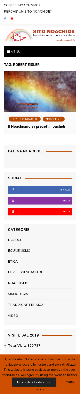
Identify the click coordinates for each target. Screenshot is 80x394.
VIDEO (13, 315)
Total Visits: (17, 345)
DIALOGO (15, 240)
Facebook (5, 18)
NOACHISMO (54, 118)
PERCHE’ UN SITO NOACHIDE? (28, 11)
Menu (15, 51)
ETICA (13, 261)
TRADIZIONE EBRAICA (25, 305)
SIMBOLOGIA (18, 294)
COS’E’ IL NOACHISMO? (22, 5)
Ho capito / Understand (34, 382)
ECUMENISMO (19, 250)
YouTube (12, 18)
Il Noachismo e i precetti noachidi (36, 126)
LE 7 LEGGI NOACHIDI (25, 118)
